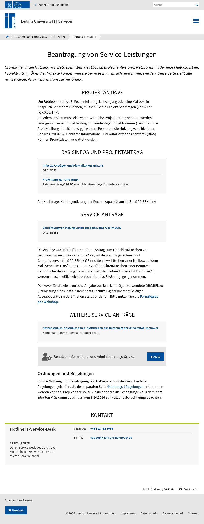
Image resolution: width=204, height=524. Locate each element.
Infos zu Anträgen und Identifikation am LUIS (73, 165)
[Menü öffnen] (196, 22)
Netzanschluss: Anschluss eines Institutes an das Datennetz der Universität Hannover (100, 328)
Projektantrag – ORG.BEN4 (61, 179)
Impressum (128, 513)
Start (196, 4)
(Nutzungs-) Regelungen (125, 386)
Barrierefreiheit (172, 513)
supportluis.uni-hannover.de (111, 437)
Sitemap (193, 513)
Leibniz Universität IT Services (47, 21)
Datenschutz (149, 513)
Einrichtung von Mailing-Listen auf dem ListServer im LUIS (82, 228)
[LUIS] (6, 36)
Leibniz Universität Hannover (96, 513)
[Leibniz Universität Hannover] (17, 4)
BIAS (153, 357)
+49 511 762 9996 (101, 428)
